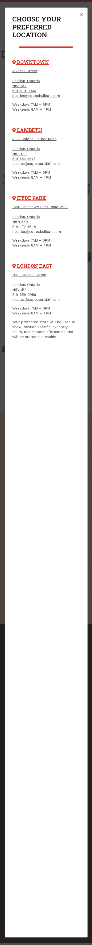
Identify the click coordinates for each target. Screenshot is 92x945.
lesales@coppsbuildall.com (36, 299)
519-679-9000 (24, 91)
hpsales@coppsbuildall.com (36, 232)
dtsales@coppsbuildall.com (36, 96)
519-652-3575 (24, 159)
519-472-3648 (24, 227)
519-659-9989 (24, 295)
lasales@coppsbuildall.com (36, 164)
